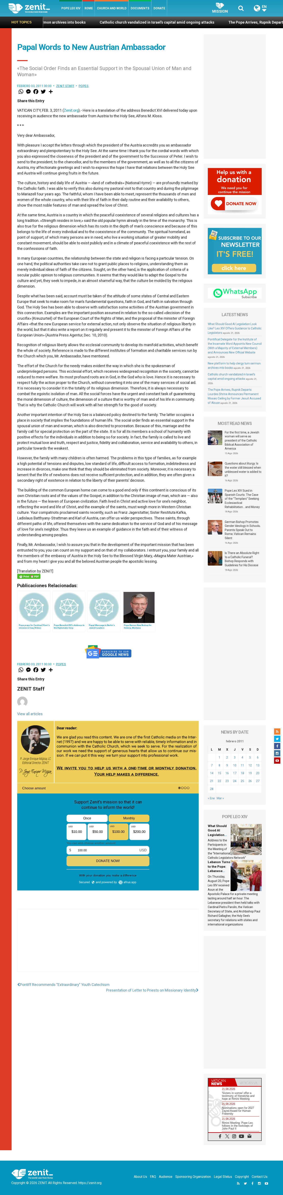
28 (211, 789)
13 (257, 765)
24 (234, 781)
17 (234, 773)
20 (257, 773)
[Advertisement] (107, 944)
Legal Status (223, 1177)
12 (250, 765)
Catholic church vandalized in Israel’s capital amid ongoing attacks (109, 22)
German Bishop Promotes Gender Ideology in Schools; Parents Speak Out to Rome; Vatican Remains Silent (242, 530)
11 (242, 765)
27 (257, 781)
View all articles (30, 714)
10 (234, 765)
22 (219, 781)
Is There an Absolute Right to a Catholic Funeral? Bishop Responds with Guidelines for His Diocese (242, 559)
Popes (84, 86)
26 (250, 781)
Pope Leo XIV (70, 8)
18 (242, 773)
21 (211, 781)
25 (242, 781)
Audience (165, 1177)
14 (211, 773)
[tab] (221, 1082)
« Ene (211, 798)
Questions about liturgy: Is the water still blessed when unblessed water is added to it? (243, 469)
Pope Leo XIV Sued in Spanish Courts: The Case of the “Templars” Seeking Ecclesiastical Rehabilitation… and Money (242, 498)
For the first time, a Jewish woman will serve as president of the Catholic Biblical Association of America (242, 440)
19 (250, 773)
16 (227, 773)
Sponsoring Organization (193, 1177)
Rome (89, 8)
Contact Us (259, 1177)
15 (219, 773)
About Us (140, 1177)
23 (227, 781)
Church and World (112, 8)
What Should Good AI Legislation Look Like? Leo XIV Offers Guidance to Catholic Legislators (234, 328)
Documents (140, 8)
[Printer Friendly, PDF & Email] (28, 576)
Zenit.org (71, 110)
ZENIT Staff (65, 86)
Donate (159, 8)
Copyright (242, 1177)
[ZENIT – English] (33, 8)
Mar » (220, 798)
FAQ (153, 1177)
